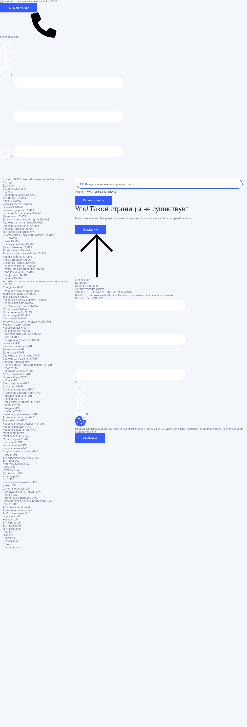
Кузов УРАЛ (10, 368)
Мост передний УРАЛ (16, 436)
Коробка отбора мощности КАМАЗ (24, 300)
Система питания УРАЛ (17, 361)
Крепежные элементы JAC (20, 482)
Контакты (9, 538)
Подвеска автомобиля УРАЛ (21, 451)
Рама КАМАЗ (11, 337)
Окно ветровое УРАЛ (16, 383)
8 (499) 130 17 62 (106, 292)
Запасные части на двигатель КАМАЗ (26, 219)
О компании (10, 541)
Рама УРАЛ (10, 454)
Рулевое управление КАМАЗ (21, 290)
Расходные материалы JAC (20, 497)
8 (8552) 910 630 (85, 292)
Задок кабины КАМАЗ (16, 250)
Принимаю (90, 438)
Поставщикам (11, 547)
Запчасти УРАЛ (12, 343)
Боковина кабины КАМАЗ (19, 244)
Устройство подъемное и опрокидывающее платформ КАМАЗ (37, 283)
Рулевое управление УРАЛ (20, 414)
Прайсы (8, 191)
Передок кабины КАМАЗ (18, 272)
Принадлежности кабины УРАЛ (23, 402)
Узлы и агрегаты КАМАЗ (18, 204)
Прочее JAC (10, 494)
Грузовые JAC (11, 470)
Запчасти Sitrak (12, 528)
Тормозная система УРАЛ (19, 417)
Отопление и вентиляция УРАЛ (22, 392)
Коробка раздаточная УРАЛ (20, 429)
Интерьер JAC (11, 476)
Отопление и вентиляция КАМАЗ (23, 269)
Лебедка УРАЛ (12, 408)
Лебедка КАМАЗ (13, 287)
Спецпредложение (15, 188)
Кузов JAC (9, 485)
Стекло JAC (10, 504)
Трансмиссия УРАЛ (15, 420)
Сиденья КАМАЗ (13, 278)
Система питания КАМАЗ (18, 228)
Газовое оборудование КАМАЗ (22, 213)
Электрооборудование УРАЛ (21, 457)
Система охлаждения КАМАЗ (21, 225)
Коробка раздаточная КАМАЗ (21, 306)
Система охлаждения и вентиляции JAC (28, 500)
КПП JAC (8, 479)
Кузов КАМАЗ (11, 241)
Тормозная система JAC (17, 510)
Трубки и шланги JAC (16, 513)
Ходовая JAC (11, 519)
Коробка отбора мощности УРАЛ (23, 423)
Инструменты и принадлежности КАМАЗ (28, 235)
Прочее (7, 531)
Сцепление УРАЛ (13, 442)
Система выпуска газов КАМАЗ (22, 222)
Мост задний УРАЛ (14, 433)
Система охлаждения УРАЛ (20, 358)
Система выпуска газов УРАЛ (21, 355)
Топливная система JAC (17, 507)
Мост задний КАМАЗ (15, 309)
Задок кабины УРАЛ (15, 377)
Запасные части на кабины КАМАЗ (24, 253)
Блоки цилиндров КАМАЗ (19, 194)
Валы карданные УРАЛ (17, 346)
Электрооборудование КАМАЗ (22, 340)
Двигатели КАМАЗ (14, 197)
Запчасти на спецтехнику (18, 231)
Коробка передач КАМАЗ (18, 303)
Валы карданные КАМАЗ (18, 210)
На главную (90, 229)
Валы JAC (9, 467)
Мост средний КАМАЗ (16, 315)
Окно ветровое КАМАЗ (17, 259)
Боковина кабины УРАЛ (18, 371)
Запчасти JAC (11, 460)
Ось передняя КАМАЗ (16, 330)
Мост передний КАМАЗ (17, 312)
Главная (8, 535)
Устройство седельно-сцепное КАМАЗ (27, 321)
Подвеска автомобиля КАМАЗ (22, 333)
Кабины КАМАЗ (12, 200)
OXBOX (98, 298)
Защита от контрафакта (89, 289)
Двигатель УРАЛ (13, 349)
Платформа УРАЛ (14, 398)
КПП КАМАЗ (10, 238)
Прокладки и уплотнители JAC (22, 491)
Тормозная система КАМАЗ (20, 293)
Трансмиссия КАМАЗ (16, 297)
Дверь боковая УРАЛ (16, 374)
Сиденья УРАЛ (12, 405)
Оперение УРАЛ (13, 386)
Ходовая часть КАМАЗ (16, 324)
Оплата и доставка (86, 285)
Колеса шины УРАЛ (15, 448)
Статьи (7, 544)
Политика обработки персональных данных (145, 295)
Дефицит (8, 185)
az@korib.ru (125, 292)
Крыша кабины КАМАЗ (17, 256)
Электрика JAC (12, 522)
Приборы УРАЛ (12, 411)
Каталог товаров (93, 200)
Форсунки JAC (12, 516)
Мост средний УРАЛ (15, 439)
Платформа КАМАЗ (15, 275)
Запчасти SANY (12, 525)
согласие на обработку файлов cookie (197, 428)
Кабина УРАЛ (11, 380)
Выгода (7, 182)
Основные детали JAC (17, 488)
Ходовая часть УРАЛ (15, 445)
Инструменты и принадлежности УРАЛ (27, 364)
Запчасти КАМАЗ (13, 207)
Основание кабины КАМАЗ (19, 266)
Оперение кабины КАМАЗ (19, 262)
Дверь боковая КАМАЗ (17, 247)
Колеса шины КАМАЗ (16, 327)
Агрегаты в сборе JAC (16, 463)
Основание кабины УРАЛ (18, 389)
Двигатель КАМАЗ (14, 216)
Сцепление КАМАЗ (14, 318)
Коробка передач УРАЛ (17, 426)
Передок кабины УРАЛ (17, 395)
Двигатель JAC (12, 473)
